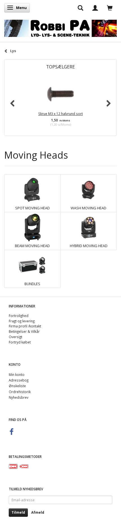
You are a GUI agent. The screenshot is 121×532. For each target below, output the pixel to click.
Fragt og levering (22, 321)
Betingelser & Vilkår (24, 331)
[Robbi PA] (60, 27)
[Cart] (110, 7)
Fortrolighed (18, 315)
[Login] (95, 7)
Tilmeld (18, 512)
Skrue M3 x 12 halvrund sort (60, 113)
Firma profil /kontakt (25, 326)
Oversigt (15, 336)
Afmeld (37, 512)
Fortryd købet (20, 342)
